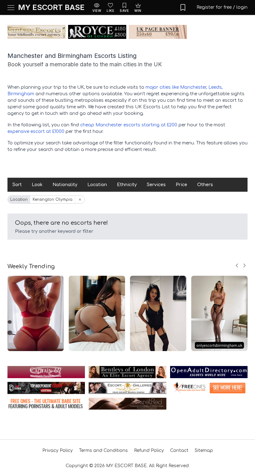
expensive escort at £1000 (35, 131)
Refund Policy (149, 450)
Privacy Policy (57, 450)
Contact (179, 450)
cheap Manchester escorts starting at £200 (128, 125)
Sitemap (204, 450)
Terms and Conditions (103, 450)
